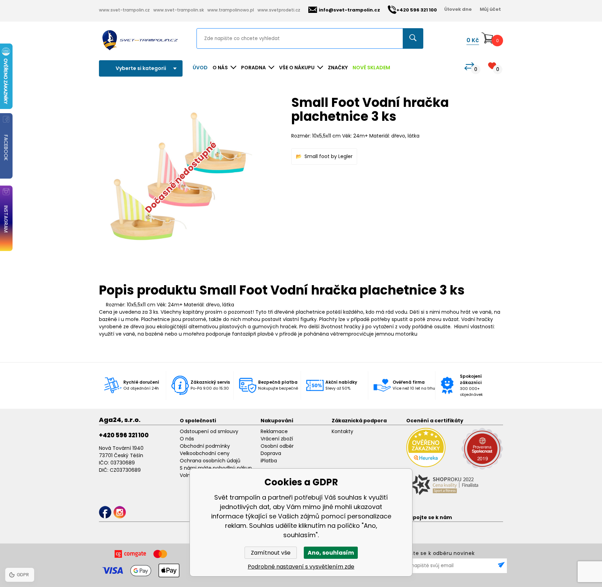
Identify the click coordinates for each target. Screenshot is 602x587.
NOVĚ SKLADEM (371, 67)
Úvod (200, 67)
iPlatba (269, 460)
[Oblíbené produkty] (492, 65)
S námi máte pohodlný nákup (216, 467)
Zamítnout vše (271, 553)
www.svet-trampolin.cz (124, 10)
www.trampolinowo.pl (230, 10)
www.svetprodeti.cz (278, 10)
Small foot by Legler (328, 156)
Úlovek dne (458, 9)
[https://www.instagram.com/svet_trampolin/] (119, 512)
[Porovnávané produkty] (469, 66)
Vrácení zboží (277, 438)
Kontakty (342, 431)
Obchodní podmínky (205, 446)
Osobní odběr (277, 446)
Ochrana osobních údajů (210, 460)
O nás (187, 438)
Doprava (271, 453)
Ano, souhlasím (331, 553)
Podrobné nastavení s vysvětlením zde (301, 567)
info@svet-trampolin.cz (349, 10)
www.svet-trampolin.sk (178, 10)
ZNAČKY (338, 67)
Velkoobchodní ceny (205, 453)
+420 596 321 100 (124, 435)
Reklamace (274, 431)
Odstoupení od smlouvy (209, 431)
